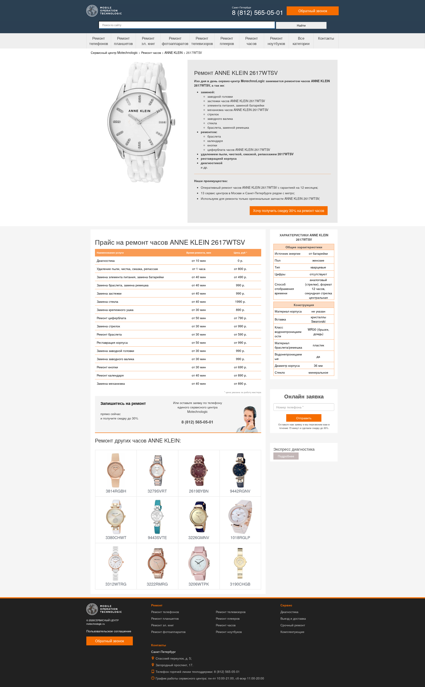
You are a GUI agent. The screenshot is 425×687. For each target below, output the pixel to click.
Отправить (303, 418)
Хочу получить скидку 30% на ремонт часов (288, 210)
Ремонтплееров (227, 40)
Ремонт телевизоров (202, 40)
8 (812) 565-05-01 (197, 422)
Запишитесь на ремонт (123, 403)
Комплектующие (292, 631)
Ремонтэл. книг (148, 40)
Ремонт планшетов (123, 40)
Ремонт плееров (228, 618)
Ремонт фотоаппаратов (175, 40)
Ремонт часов (226, 625)
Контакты (326, 38)
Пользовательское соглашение (108, 631)
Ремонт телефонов (98, 40)
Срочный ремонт (292, 625)
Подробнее (286, 456)
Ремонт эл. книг (162, 625)
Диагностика (289, 611)
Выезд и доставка (293, 618)
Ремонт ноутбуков (276, 40)
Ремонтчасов (251, 40)
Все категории (301, 40)
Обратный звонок (312, 10)
